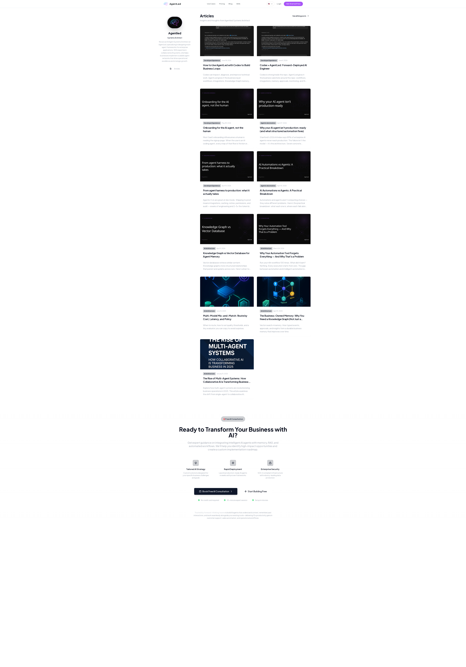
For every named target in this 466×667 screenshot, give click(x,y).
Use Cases (211, 4)
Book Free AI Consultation (215, 491)
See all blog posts (299, 16)
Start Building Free (257, 491)
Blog (230, 4)
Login (279, 4)
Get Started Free (293, 4)
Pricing (222, 4)
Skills (238, 4)
